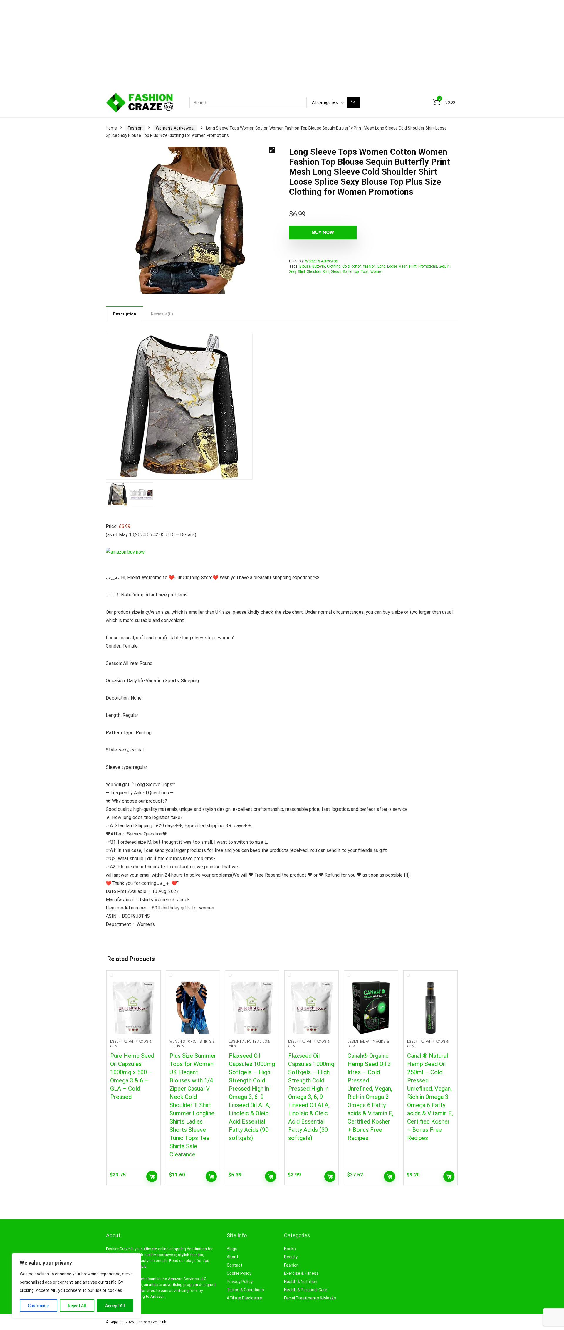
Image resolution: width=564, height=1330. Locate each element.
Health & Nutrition (300, 1281)
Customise (38, 1305)
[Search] (353, 102)
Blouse (304, 266)
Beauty (291, 1257)
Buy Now (323, 232)
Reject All (77, 1305)
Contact (234, 1265)
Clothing (333, 266)
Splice (347, 272)
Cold (346, 266)
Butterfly (318, 266)
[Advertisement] (282, 44)
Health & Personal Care (305, 1289)
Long (381, 266)
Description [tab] (124, 314)
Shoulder (314, 272)
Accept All (115, 1305)
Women (376, 272)
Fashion (135, 128)
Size (326, 272)
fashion (369, 266)
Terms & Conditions (245, 1289)
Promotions (427, 266)
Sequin (444, 266)
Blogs (232, 1248)
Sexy (292, 272)
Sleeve (336, 272)
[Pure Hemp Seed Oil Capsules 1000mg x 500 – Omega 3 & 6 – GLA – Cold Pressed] (133, 1007)
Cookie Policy (239, 1273)
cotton (356, 266)
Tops (364, 272)
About (232, 1257)
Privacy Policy (240, 1281)
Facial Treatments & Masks (310, 1298)
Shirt (301, 272)
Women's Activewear (175, 128)
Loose (392, 266)
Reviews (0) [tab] (162, 314)
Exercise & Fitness (301, 1273)
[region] (76, 1285)
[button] (272, 150)
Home (111, 128)
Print (413, 266)
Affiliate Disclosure (244, 1298)
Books (290, 1248)
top (356, 272)
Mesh (403, 266)
